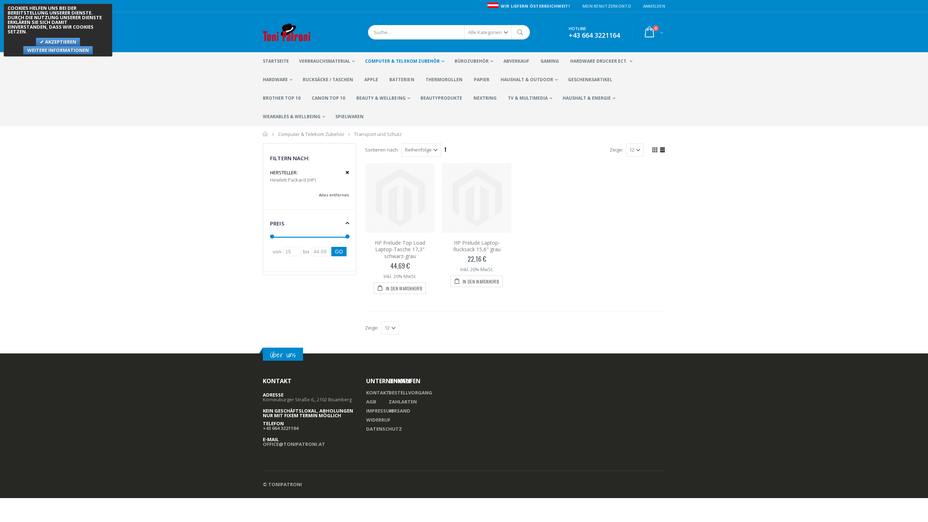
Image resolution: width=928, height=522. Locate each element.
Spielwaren (349, 116)
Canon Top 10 (328, 98)
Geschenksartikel (590, 79)
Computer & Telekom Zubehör (402, 61)
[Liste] (661, 151)
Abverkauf (516, 61)
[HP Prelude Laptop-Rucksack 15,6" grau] (476, 198)
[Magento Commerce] (287, 32)
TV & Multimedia (528, 98)
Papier (481, 79)
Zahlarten (403, 401)
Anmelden (654, 6)
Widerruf (378, 420)
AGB (371, 401)
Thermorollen (444, 79)
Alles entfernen (334, 195)
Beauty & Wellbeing (380, 98)
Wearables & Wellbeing (291, 116)
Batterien (401, 79)
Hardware (275, 79)
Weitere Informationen (58, 50)
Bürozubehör (472, 61)
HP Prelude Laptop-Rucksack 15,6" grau (477, 246)
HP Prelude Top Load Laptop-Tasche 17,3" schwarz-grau (400, 249)
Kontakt (377, 392)
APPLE (371, 79)
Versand (399, 410)
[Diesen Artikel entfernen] (345, 173)
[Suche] (520, 32)
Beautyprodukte (441, 98)
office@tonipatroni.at (294, 444)
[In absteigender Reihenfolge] (445, 149)
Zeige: (616, 149)
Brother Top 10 (282, 98)
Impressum (380, 410)
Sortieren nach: (382, 149)
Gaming (549, 61)
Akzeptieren (60, 41)
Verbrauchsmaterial (324, 61)
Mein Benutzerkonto (607, 6)
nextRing (485, 98)
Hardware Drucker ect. (599, 61)
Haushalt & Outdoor (527, 79)
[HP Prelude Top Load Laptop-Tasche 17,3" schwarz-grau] (400, 198)
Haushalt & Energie (587, 98)
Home (265, 134)
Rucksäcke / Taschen (328, 79)
